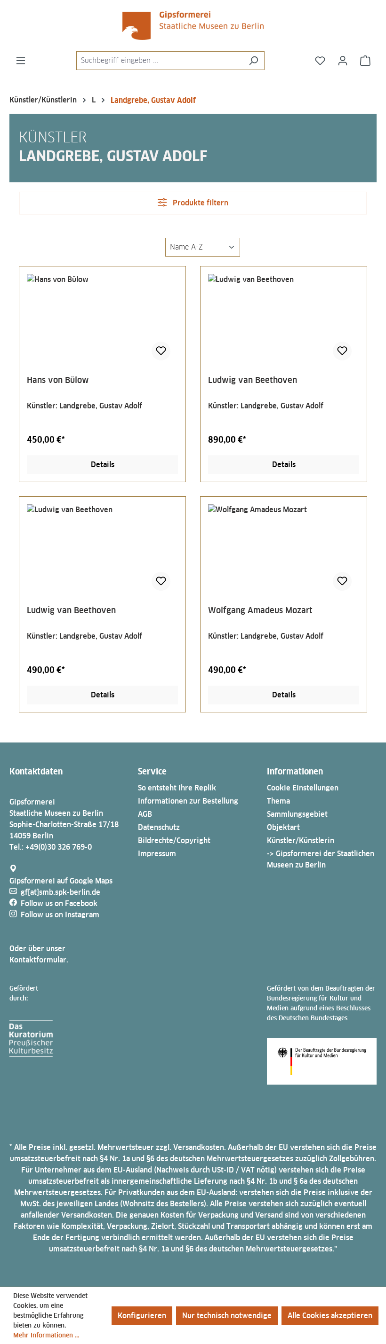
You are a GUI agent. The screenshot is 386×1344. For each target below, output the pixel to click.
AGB (145, 814)
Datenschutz (159, 827)
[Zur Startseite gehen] (193, 25)
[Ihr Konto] (342, 60)
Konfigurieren (142, 1315)
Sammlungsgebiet (297, 814)
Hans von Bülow (58, 380)
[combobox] (159, 60)
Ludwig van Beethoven (252, 380)
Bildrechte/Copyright (174, 840)
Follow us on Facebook (59, 903)
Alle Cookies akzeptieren (330, 1315)
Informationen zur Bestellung (188, 801)
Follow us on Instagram (60, 914)
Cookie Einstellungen (302, 787)
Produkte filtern (199, 202)
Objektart (283, 827)
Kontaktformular (37, 959)
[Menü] (20, 60)
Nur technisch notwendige (227, 1315)
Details (102, 464)
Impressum (157, 853)
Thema (278, 801)
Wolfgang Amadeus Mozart (260, 610)
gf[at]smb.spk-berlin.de (60, 892)
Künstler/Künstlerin (300, 840)
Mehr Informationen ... (46, 1335)
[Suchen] (253, 60)
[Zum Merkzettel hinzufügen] (161, 351)
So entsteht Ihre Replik (177, 787)
